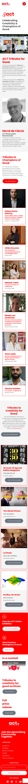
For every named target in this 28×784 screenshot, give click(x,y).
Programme (5, 746)
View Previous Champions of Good (12, 643)
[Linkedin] (7, 781)
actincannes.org (16, 428)
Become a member (7, 750)
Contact (4, 753)
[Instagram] (16, 781)
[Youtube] (20, 781)
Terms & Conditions (7, 758)
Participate (5, 748)
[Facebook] (11, 781)
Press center (5, 755)
